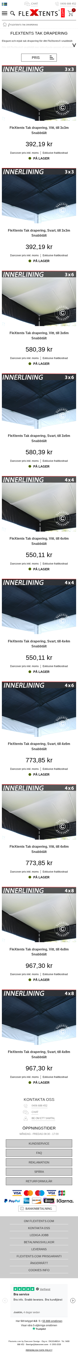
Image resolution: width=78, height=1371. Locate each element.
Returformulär (39, 1181)
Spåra (39, 1171)
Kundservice (39, 1143)
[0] (70, 13)
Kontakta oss (39, 1099)
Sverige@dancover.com (37, 1344)
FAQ (39, 1153)
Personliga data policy (39, 1350)
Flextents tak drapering (24, 25)
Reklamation (39, 1162)
